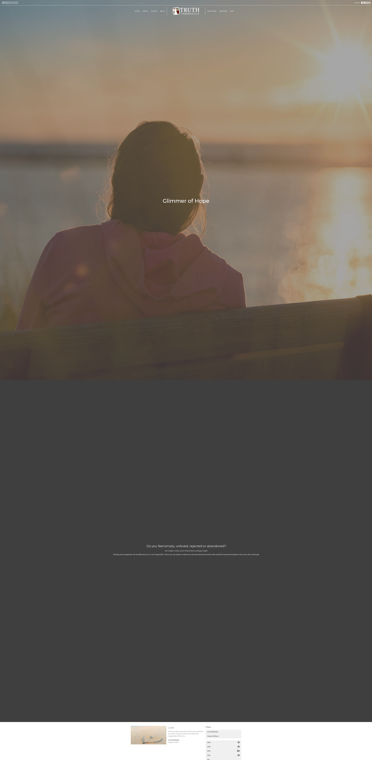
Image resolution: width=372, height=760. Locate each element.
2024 (223, 742)
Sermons (223, 11)
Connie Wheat (212, 736)
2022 (223, 751)
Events (154, 11)
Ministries (211, 11)
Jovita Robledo (212, 732)
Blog (162, 11)
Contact (357, 2)
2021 (223, 755)
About (145, 11)
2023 (223, 747)
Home (137, 11)
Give (232, 11)
